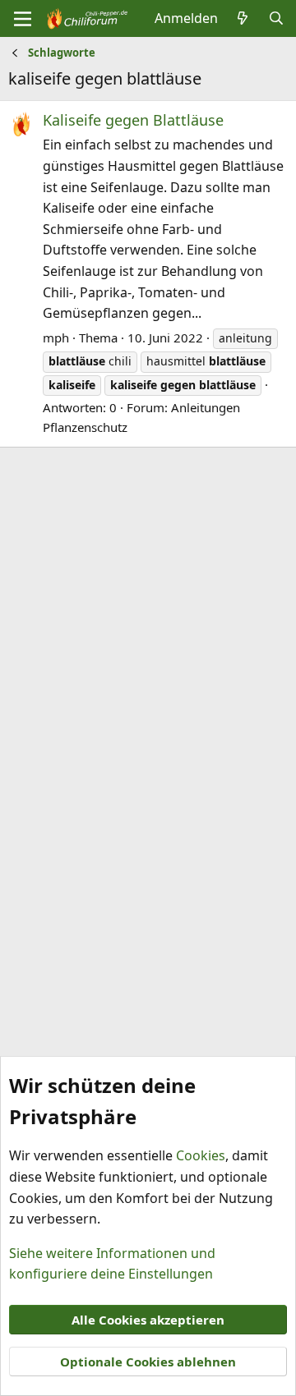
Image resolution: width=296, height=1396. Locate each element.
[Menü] (22, 18)
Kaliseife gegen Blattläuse (133, 120)
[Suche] (276, 19)
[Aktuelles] (243, 19)
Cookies (200, 1155)
